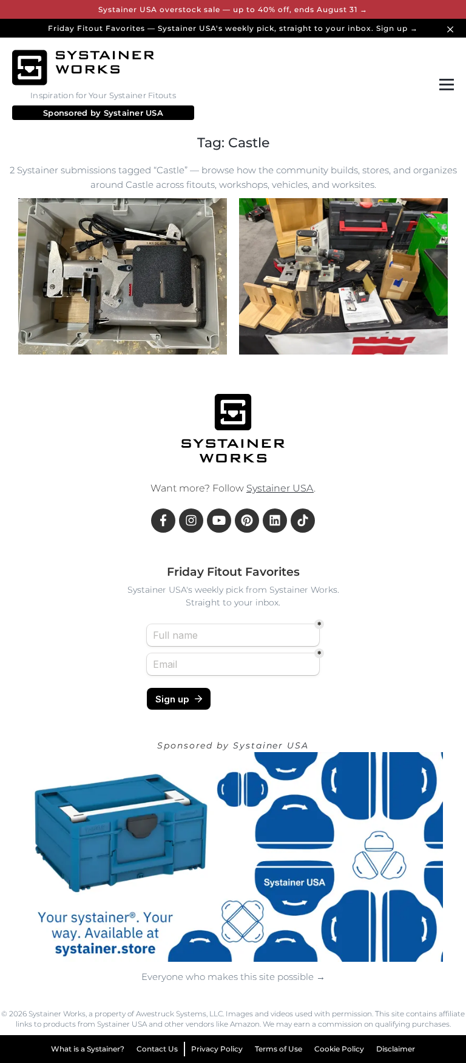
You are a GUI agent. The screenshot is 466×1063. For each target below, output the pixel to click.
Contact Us (157, 1048)
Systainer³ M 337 (104, 327)
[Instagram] (191, 520)
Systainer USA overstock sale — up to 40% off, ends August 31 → (233, 9)
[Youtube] (219, 520)
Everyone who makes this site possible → (233, 976)
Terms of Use (278, 1048)
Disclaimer (395, 1048)
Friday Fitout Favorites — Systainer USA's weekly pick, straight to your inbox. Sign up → (233, 28)
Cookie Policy (339, 1048)
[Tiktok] (303, 520)
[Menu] (444, 85)
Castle (44, 327)
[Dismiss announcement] (452, 28)
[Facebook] (163, 520)
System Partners (325, 327)
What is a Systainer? (87, 1048)
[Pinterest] (247, 520)
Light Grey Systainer (72, 351)
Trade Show (396, 327)
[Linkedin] (275, 520)
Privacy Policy (217, 1048)
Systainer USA (133, 113)
